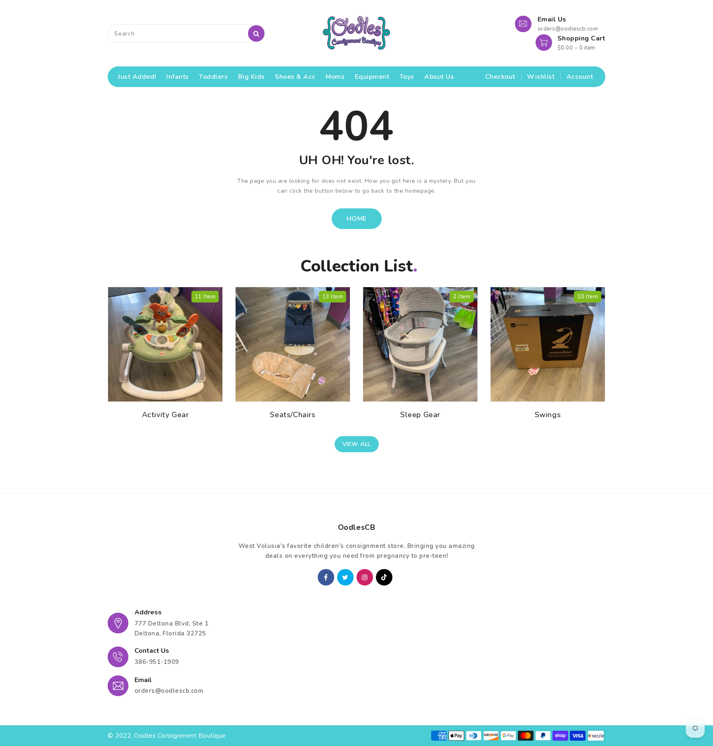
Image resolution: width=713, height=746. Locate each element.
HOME (357, 218)
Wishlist (541, 76)
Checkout (500, 76)
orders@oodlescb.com (169, 691)
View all (356, 444)
